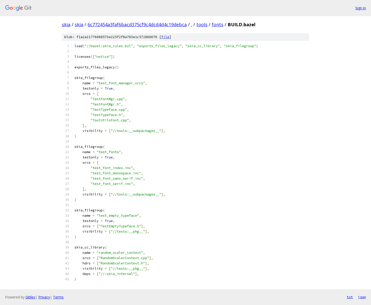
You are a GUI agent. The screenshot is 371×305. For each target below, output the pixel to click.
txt (350, 297)
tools (201, 24)
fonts (217, 24)
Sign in (360, 8)
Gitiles (30, 297)
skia (66, 24)
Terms (58, 297)
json (362, 297)
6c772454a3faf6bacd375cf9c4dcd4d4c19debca (137, 24)
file (165, 37)
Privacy (44, 297)
